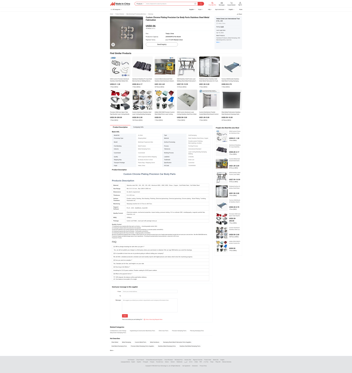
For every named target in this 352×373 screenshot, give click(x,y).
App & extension (219, 9)
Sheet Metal (114, 342)
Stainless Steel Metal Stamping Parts (190, 346)
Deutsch (173, 362)
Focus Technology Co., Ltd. (164, 365)
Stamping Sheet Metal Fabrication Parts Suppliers (177, 342)
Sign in (240, 5)
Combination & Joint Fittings (118, 331)
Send (124, 316)
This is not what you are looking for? (132, 319)
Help (209, 9)
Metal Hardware (154, 342)
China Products (140, 359)
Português (145, 362)
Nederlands (179, 362)
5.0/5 (222, 27)
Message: (118, 300)
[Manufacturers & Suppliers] (120, 4)
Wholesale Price (179, 359)
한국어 (190, 362)
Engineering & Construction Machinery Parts (142, 331)
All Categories (116, 9)
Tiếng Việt (217, 362)
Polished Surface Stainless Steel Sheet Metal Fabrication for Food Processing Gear (235, 187)
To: (120, 296)
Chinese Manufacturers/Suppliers (154, 359)
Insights (222, 359)
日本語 (196, 362)
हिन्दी (201, 362)
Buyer (200, 9)
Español (139, 362)
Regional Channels (197, 359)
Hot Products (131, 359)
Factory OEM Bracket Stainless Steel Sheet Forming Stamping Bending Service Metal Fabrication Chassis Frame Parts (234, 201)
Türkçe (211, 362)
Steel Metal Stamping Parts (119, 346)
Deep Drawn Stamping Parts (118, 332)
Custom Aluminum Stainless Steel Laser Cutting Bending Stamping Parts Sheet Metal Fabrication (234, 228)
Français (152, 362)
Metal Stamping (126, 342)
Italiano (167, 362)
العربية (185, 362)
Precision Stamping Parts (179, 331)
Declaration (195, 365)
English (133, 362)
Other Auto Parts (163, 331)
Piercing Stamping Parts (197, 331)
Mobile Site (215, 359)
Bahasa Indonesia (226, 362)
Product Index (207, 359)
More (217, 42)
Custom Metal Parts (140, 342)
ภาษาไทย (206, 362)
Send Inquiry (161, 44)
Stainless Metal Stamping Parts (167, 346)
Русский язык (159, 362)
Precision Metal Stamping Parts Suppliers (142, 346)
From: (119, 291)
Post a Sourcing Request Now (153, 319)
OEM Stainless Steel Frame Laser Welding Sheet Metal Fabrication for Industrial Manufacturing (234, 173)
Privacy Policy (203, 365)
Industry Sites (187, 359)
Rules (240, 9)
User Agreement (186, 365)
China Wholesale (168, 359)
